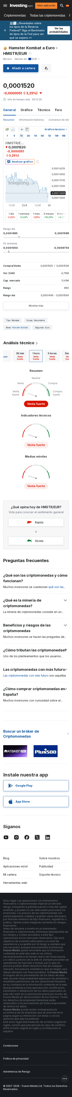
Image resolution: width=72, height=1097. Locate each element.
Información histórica (31, 119)
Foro (58, 110)
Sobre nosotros (49, 858)
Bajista (39, 522)
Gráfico (27, 110)
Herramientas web (15, 882)
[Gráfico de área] (13, 129)
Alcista (39, 541)
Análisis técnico (18, 342)
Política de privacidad (16, 1058)
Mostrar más (36, 305)
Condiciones (10, 1045)
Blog (6, 858)
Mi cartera (9, 874)
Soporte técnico (50, 874)
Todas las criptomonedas (47, 15)
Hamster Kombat (20, 327)
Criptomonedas (15, 15)
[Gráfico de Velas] (7, 129)
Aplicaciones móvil (15, 866)
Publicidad (46, 866)
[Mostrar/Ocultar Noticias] (27, 129)
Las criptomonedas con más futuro (26, 675)
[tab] (20, 356)
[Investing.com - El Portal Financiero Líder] (21, 6)
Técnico (43, 110)
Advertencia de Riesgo (16, 1071)
